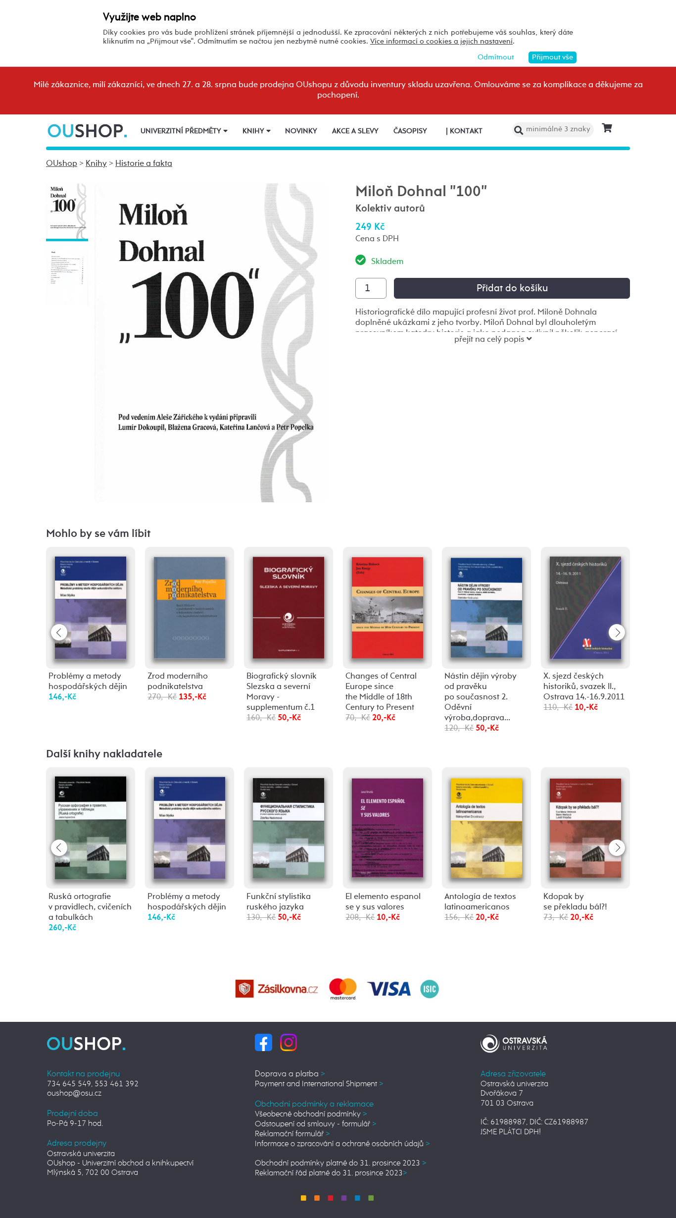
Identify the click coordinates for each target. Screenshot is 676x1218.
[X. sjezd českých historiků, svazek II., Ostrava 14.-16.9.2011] (585, 606)
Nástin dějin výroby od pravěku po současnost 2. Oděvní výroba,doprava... (480, 697)
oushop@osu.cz (74, 1093)
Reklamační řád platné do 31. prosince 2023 (331, 1173)
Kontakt (464, 131)
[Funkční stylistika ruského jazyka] (288, 826)
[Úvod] (88, 130)
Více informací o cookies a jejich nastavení (441, 41)
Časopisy (410, 131)
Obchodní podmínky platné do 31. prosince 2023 (341, 1163)
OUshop (61, 163)
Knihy (254, 131)
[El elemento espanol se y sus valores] (387, 826)
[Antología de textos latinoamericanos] (486, 826)
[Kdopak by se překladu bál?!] (585, 825)
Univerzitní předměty (182, 131)
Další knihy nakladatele (104, 754)
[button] (617, 632)
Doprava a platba (290, 1074)
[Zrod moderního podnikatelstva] (189, 606)
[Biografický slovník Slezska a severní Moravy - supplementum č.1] (288, 606)
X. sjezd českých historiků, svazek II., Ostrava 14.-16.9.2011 (584, 686)
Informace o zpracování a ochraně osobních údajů (342, 1144)
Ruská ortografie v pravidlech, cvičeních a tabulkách (90, 907)
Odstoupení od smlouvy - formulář (316, 1124)
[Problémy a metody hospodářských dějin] (90, 606)
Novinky (301, 131)
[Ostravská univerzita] (514, 1042)
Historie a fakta (143, 163)
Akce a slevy (355, 131)
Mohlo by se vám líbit (98, 534)
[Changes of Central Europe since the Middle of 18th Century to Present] (387, 606)
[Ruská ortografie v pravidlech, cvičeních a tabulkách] (90, 828)
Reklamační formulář (292, 1134)
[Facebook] (263, 1042)
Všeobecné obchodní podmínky (311, 1114)
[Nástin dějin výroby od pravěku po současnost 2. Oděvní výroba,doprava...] (486, 605)
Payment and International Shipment (319, 1084)
